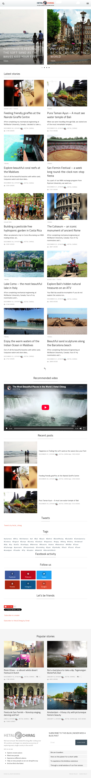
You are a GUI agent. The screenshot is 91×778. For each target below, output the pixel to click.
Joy (11, 544)
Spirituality (56, 547)
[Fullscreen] (84, 428)
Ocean (76, 544)
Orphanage (8, 547)
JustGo (17, 544)
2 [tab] (44, 67)
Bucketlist (69, 539)
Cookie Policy (83, 774)
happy (57, 541)
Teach (65, 547)
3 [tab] (46, 67)
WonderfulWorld (49, 550)
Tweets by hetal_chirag (13, 525)
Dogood (16, 541)
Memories (34, 544)
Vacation (30, 550)
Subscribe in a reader (12, 615)
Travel (78, 547)
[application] (45, 407)
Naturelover (60, 544)
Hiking (63, 541)
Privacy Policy (73, 774)
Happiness (48, 541)
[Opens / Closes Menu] (87, 3)
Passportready (29, 547)
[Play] (7, 428)
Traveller (17, 550)
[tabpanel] (22, 37)
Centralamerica (80, 539)
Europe (23, 541)
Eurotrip (31, 541)
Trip (24, 550)
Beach (42, 539)
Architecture (24, 539)
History (70, 541)
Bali (36, 539)
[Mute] (81, 428)
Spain (49, 547)
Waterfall (39, 550)
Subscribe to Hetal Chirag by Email (16, 620)
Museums (43, 544)
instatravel (78, 541)
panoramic (18, 547)
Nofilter (69, 544)
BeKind (49, 539)
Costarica (8, 541)
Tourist (71, 547)
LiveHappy (25, 544)
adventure (8, 539)
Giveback (39, 541)
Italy (6, 544)
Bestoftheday (59, 539)
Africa (16, 539)
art (32, 539)
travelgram (8, 550)
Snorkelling (40, 547)
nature (51, 544)
